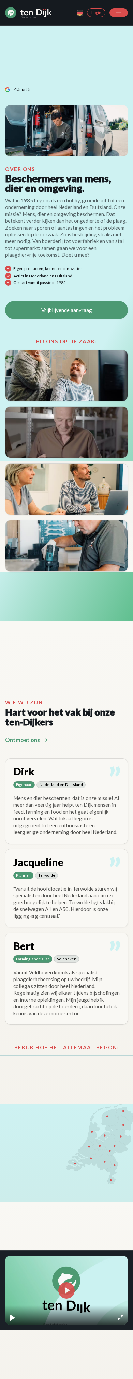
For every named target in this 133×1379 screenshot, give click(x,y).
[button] (118, 12)
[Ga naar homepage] (28, 12)
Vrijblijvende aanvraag (66, 310)
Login (96, 12)
